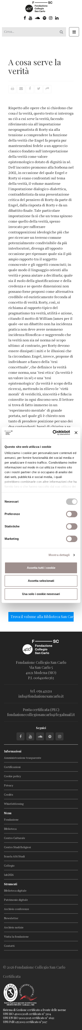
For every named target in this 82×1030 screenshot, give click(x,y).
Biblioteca (10, 829)
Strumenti (10, 884)
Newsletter (11, 918)
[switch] (71, 514)
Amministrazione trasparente (22, 758)
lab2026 (9, 875)
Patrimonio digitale (16, 900)
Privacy (8, 785)
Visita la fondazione (16, 936)
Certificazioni (12, 767)
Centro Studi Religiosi (17, 847)
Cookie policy (12, 776)
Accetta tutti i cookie (41, 567)
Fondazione (11, 819)
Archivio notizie (13, 927)
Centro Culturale (14, 838)
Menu (7, 813)
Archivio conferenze (16, 909)
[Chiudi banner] (76, 432)
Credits (8, 794)
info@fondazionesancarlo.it (41, 696)
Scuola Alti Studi (14, 856)
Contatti (9, 946)
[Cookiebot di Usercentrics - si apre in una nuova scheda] (53, 432)
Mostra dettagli (59, 555)
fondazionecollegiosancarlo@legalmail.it (41, 714)
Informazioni (12, 751)
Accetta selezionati (41, 580)
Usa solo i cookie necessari (41, 594)
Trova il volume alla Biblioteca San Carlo (42, 616)
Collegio (9, 865)
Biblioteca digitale (15, 890)
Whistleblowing (14, 804)
